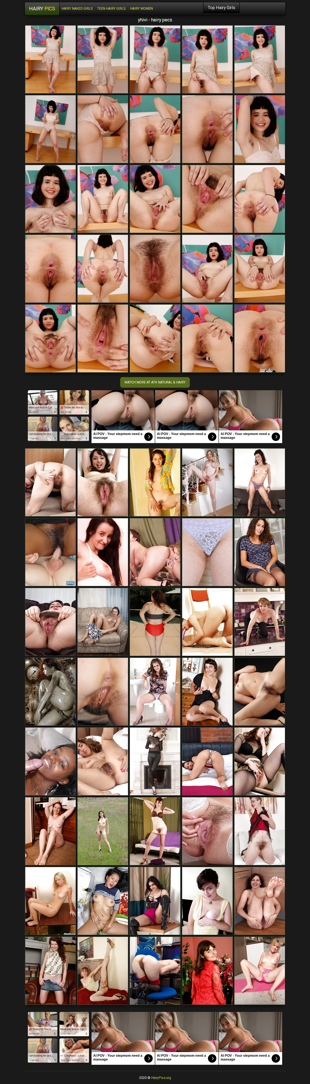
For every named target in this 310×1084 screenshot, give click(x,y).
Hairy (42, 9)
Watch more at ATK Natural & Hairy (155, 382)
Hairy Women (141, 9)
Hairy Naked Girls (77, 9)
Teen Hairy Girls (111, 9)
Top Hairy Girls (221, 7)
